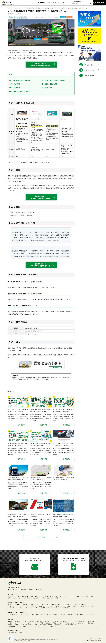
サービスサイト (34, 608)
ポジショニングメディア (81, 604)
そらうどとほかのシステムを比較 (20, 80)
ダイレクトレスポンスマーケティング (17, 626)
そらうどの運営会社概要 (50, 84)
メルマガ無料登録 (90, 76)
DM (21, 614)
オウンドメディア (67, 604)
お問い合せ (100, 3)
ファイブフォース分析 (28, 621)
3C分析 (47, 621)
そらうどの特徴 (15, 84)
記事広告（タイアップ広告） (87, 606)
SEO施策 (10, 604)
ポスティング (35, 614)
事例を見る (23, 589)
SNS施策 (25, 604)
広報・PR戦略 (81, 623)
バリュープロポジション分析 (59, 621)
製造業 (77, 596)
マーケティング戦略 (38, 623)
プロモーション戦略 (70, 623)
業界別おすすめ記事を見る (35, 589)
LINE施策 (32, 604)
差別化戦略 (91, 621)
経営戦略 (10, 621)
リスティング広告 (59, 606)
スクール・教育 (17, 598)
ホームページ (11, 608)
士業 (9, 598)
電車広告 (70, 614)
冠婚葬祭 (49, 598)
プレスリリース (64, 608)
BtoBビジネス (11, 596)
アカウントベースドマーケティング (38, 626)
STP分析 (28, 623)
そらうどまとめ (47, 88)
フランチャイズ (69, 596)
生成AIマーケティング (55, 626)
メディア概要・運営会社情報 (15, 633)
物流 (92, 596)
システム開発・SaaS (23, 596)
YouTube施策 (40, 604)
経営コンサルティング (36, 596)
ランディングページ (22, 608)
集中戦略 (10, 623)
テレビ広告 (90, 614)
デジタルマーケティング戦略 (30, 624)
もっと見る (41, 537)
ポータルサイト (11, 606)
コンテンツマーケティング (53, 604)
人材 (61, 596)
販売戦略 (10, 624)
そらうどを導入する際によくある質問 (54, 80)
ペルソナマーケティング (71, 624)
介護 (43, 598)
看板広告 (63, 614)
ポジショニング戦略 (51, 623)
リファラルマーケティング (45, 606)
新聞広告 (55, 614)
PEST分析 (17, 621)
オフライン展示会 (45, 614)
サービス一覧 (88, 65)
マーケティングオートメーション (49, 608)
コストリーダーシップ (79, 621)
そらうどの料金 (15, 88)
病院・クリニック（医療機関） (31, 598)
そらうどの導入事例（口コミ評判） (21, 91)
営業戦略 (90, 623)
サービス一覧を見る (13, 589)
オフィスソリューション (51, 596)
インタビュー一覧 (90, 70)
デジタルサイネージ (13, 614)
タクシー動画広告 (80, 614)
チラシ (27, 614)
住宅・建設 (85, 596)
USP (70, 621)
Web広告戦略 (58, 624)
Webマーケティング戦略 (46, 624)
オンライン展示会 (31, 606)
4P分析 (60, 623)
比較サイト (21, 606)
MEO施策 (17, 604)
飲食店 (56, 598)
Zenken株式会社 (97, 639)
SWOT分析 (39, 621)
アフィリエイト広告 (72, 606)
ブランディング (19, 623)
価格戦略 (17, 624)
